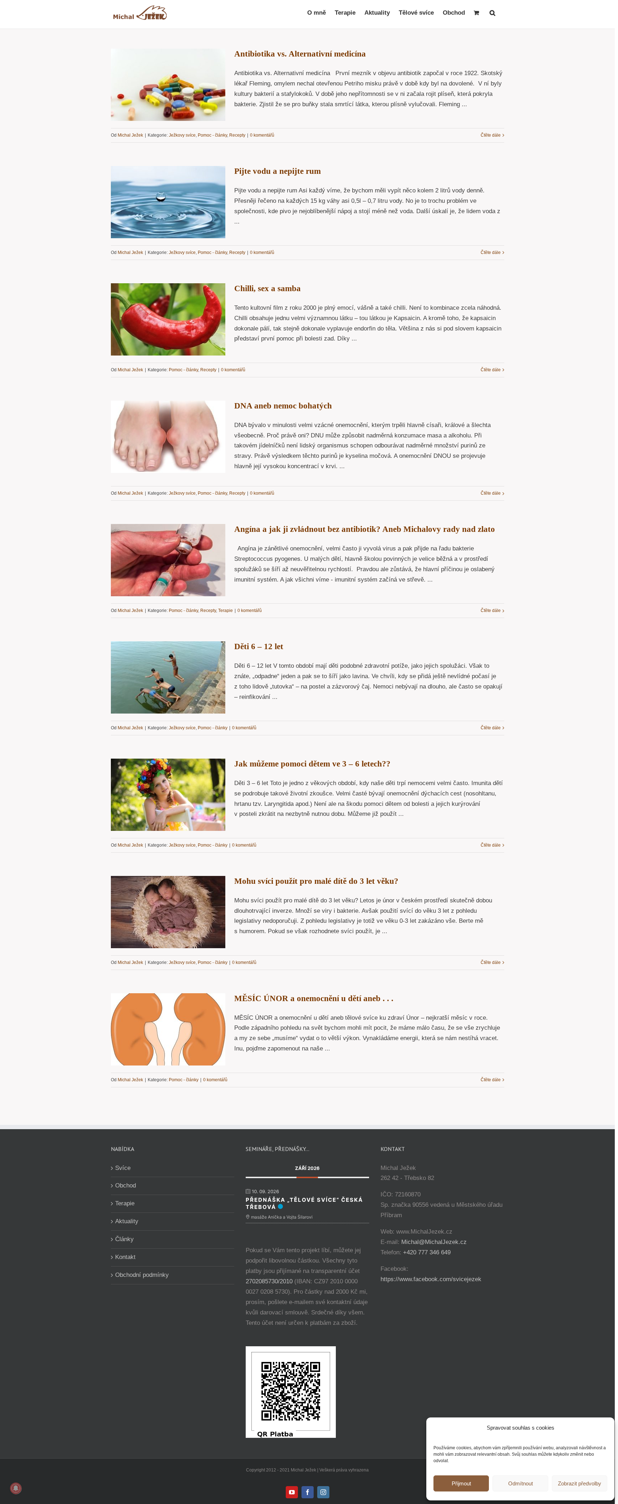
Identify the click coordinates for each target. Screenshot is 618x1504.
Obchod (125, 1185)
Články (124, 1239)
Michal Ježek (130, 135)
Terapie (225, 610)
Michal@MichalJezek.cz (434, 1242)
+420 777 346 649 (427, 1252)
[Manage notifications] (15, 1488)
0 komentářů (262, 135)
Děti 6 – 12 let (258, 646)
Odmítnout (520, 1483)
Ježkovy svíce (182, 135)
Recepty (237, 135)
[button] (492, 12)
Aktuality (126, 1221)
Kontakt (125, 1257)
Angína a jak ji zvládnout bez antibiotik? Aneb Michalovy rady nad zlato (364, 529)
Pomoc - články (212, 135)
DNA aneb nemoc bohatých (283, 405)
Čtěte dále (491, 135)
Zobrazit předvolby (579, 1483)
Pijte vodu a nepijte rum (277, 171)
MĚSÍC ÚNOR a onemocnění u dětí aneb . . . (313, 998)
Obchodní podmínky (142, 1275)
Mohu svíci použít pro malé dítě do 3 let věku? (316, 881)
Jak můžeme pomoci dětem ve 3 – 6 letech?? (312, 763)
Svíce (123, 1168)
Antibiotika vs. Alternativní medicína (300, 53)
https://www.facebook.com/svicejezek (431, 1279)
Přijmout (461, 1483)
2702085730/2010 (269, 1281)
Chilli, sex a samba (267, 288)
